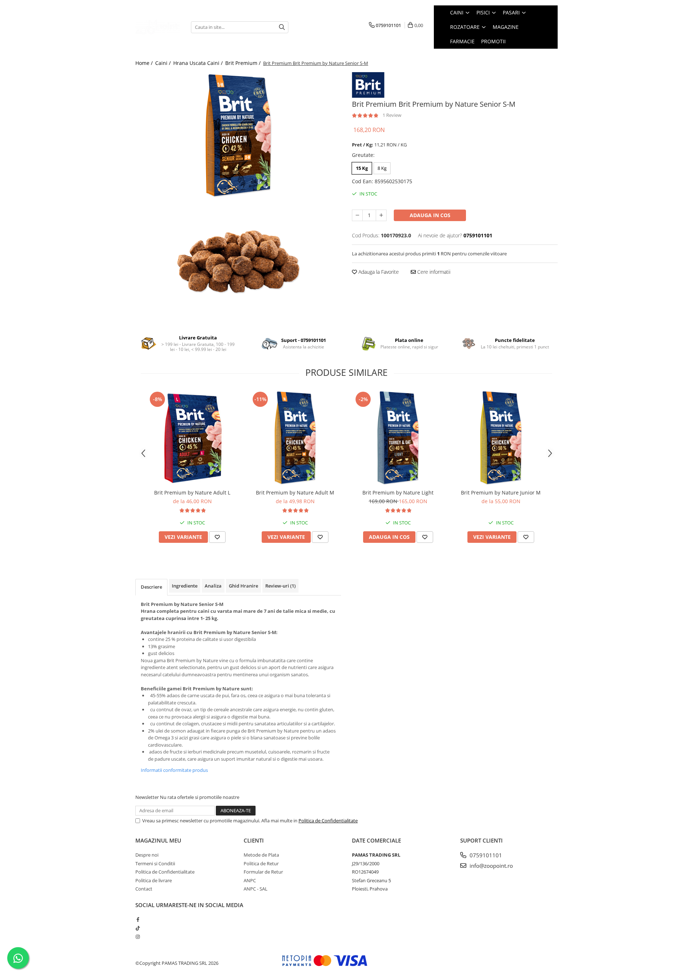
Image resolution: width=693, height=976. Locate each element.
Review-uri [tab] (280, 585)
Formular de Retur (263, 872)
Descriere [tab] (151, 587)
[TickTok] (137, 928)
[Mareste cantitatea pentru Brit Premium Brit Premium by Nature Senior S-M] (381, 215)
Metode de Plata (261, 855)
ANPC (250, 880)
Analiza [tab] (213, 585)
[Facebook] (137, 919)
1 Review (392, 115)
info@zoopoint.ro (490, 865)
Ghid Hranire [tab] (243, 585)
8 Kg (382, 168)
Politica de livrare (153, 880)
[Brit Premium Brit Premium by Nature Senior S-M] (238, 135)
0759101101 (485, 855)
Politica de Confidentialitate (328, 820)
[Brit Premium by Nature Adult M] (295, 437)
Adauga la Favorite (378, 271)
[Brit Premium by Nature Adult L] (192, 437)
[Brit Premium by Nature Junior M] (501, 437)
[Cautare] (281, 27)
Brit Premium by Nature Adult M (295, 492)
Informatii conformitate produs (174, 770)
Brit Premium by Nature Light (397, 492)
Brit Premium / (243, 63)
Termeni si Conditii (155, 863)
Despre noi (146, 855)
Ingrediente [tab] (184, 585)
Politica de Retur (261, 863)
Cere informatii (433, 271)
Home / (144, 63)
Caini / (163, 63)
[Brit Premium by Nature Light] (398, 437)
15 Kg (362, 168)
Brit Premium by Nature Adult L (192, 492)
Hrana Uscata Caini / (198, 63)
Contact (143, 888)
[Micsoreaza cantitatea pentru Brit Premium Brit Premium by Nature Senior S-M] (357, 215)
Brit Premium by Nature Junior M (501, 492)
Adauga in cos (430, 215)
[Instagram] (137, 936)
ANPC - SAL (255, 888)
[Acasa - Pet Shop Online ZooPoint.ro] (157, 27)
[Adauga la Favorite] (217, 537)
